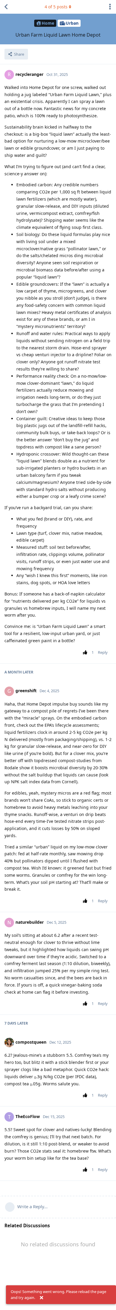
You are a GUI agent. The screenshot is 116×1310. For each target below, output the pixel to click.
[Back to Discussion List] (6, 7)
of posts (56, 7)
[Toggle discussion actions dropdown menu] (110, 7)
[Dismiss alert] (41, 1297)
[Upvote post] (86, 652)
